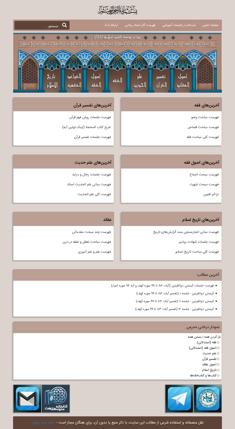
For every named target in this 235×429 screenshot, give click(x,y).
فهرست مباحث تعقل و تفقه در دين (87, 242)
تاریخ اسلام (209, 370)
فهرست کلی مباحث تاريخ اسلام (197, 252)
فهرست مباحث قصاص (203, 127)
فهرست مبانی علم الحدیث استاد (89, 184)
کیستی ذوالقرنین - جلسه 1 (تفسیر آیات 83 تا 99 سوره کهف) (175, 293)
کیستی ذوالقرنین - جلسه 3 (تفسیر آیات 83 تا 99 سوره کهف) (174, 309)
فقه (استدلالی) (206, 342)
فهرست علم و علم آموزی (94, 252)
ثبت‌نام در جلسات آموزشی (179, 25)
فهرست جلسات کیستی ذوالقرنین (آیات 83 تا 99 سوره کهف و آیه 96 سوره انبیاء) (162, 286)
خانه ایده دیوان (43, 423)
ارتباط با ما (111, 25)
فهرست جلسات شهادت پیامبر (199, 242)
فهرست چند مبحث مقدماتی (91, 232)
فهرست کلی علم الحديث (94, 194)
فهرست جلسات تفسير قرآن (92, 137)
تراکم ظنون (211, 194)
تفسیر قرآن (209, 359)
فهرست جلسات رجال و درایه (91, 174)
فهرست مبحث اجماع (204, 174)
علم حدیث (209, 353)
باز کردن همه (212, 337)
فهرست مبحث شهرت (204, 184)
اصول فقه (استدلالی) (202, 348)
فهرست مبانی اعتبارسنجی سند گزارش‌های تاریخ (186, 232)
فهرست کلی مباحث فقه (203, 137)
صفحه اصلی (210, 25)
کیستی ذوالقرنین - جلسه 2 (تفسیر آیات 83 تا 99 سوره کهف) (175, 301)
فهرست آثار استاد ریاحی (140, 25)
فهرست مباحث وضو (205, 117)
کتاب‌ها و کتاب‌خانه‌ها (203, 375)
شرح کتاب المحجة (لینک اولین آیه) (86, 127)
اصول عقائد (209, 364)
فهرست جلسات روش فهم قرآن (90, 117)
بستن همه (194, 337)
